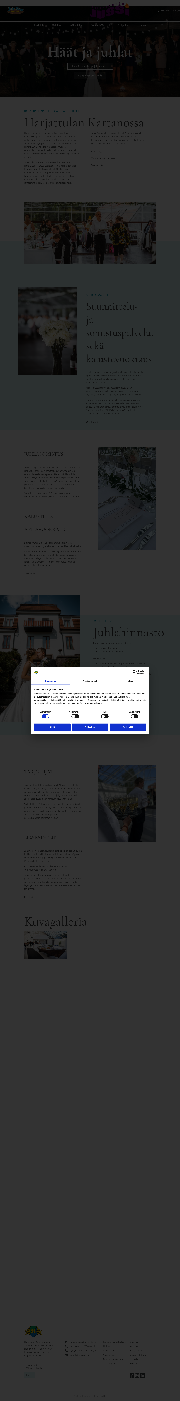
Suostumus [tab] (50, 681)
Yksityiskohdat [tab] (90, 681)
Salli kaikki (128, 727)
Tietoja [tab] (129, 681)
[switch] (75, 716)
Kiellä (52, 727)
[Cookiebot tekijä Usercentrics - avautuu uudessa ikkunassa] (134, 672)
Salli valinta (90, 727)
